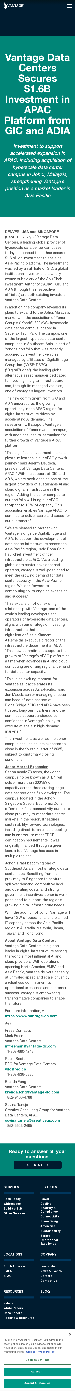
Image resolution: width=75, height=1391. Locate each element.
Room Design (50, 1221)
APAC (7, 1276)
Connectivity (49, 1216)
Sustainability (50, 1231)
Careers (46, 1276)
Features (48, 1187)
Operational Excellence (49, 1242)
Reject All (37, 1372)
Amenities (47, 1226)
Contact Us (48, 1281)
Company (48, 1255)
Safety (45, 1236)
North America (14, 1266)
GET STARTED (37, 1165)
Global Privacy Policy (40, 1352)
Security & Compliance (49, 1210)
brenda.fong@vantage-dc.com (32, 1092)
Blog (45, 1292)
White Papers (13, 1308)
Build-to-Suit (13, 1209)
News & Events (51, 1271)
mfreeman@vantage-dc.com (30, 1046)
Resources (13, 1292)
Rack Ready (12, 1199)
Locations (13, 1255)
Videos (8, 1303)
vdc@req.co (15, 1069)
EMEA (8, 1271)
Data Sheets (13, 1313)
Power (44, 1199)
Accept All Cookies (37, 1383)
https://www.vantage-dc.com (31, 1016)
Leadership (48, 1266)
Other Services (14, 1213)
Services (11, 1187)
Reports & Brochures (19, 1318)
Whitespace (12, 1204)
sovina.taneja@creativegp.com (32, 1121)
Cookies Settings (37, 1360)
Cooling (45, 1204)
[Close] (70, 1334)
